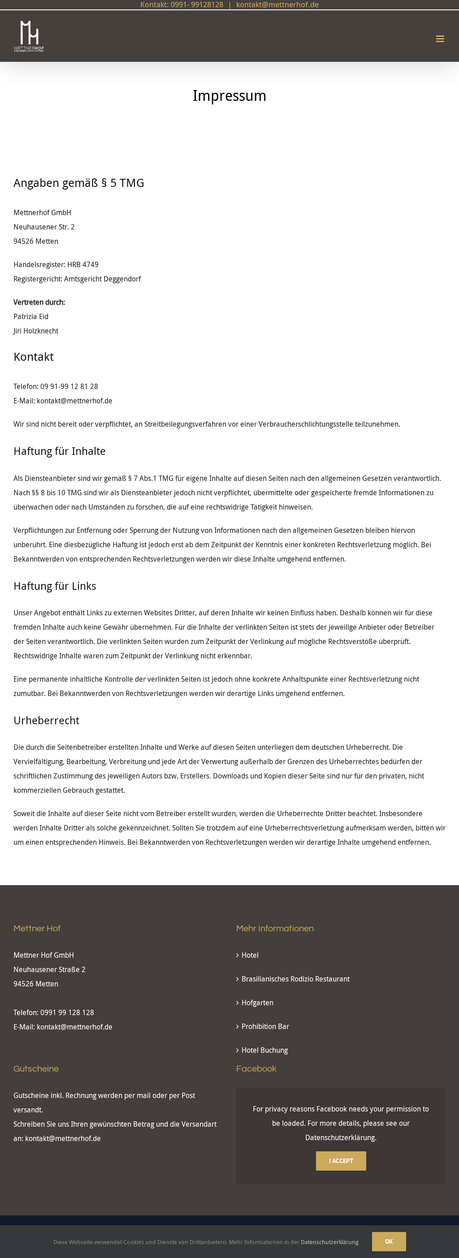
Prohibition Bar (265, 1026)
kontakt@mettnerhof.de (75, 1027)
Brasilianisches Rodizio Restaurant (296, 979)
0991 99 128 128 (67, 1012)
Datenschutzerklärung (340, 1137)
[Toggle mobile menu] (441, 38)
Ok (389, 1241)
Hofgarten (257, 1002)
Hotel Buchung (265, 1050)
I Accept (341, 1161)
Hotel (250, 955)
